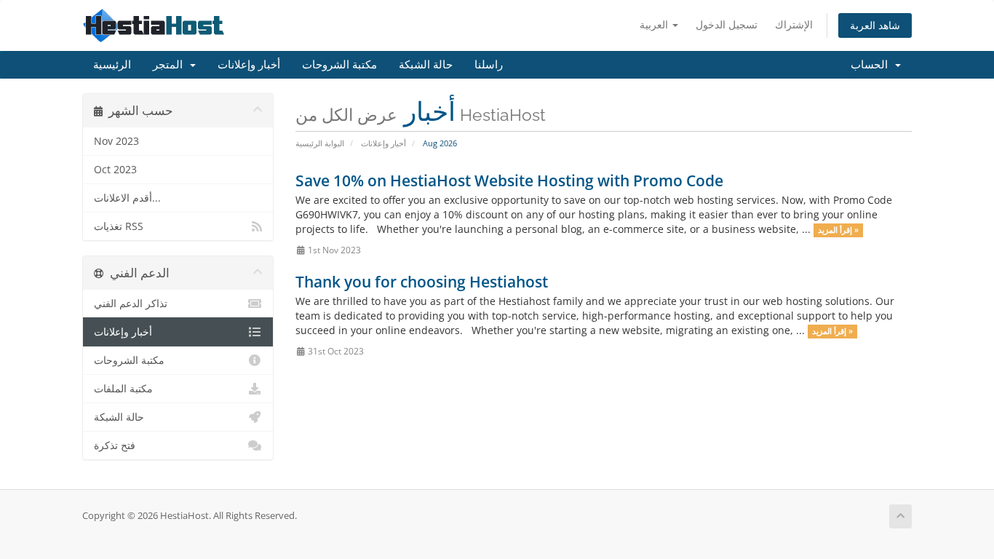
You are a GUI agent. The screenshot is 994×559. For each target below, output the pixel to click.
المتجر (170, 64)
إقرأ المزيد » (838, 230)
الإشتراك (794, 24)
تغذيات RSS (118, 226)
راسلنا (488, 64)
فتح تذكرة (114, 445)
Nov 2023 (116, 141)
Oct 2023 (115, 169)
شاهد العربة (875, 25)
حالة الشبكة (426, 64)
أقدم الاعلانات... (127, 198)
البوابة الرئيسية (319, 143)
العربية (655, 24)
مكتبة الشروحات (339, 64)
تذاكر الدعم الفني (130, 303)
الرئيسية (112, 64)
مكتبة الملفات (123, 388)
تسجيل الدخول (727, 24)
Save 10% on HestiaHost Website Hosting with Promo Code (509, 180)
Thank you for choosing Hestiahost (421, 281)
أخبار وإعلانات (249, 64)
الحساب (872, 64)
